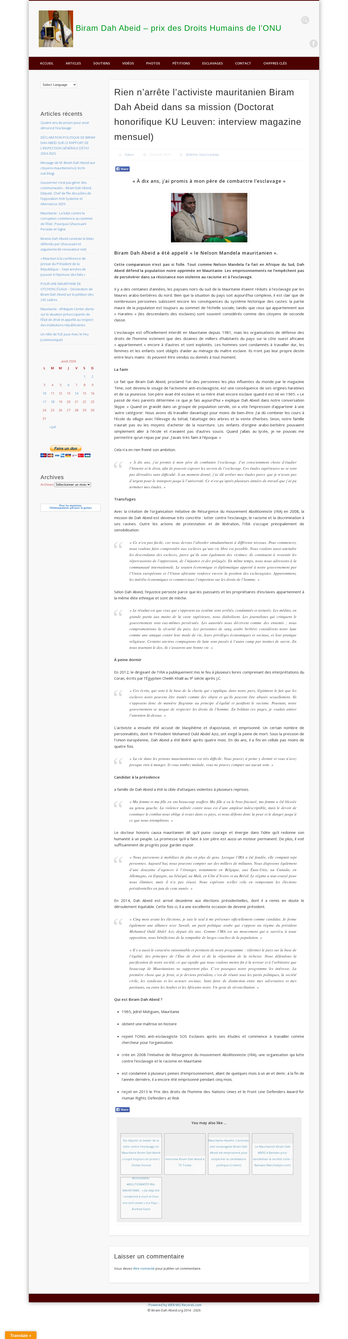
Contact (243, 63)
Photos (153, 63)
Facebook (314, 44)
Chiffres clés (275, 63)
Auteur (129, 154)
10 (44, 393)
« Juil (52, 427)
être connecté (144, 1268)
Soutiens (101, 63)
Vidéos (128, 63)
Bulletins (192, 154)
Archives (47, 484)
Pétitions (181, 63)
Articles (73, 63)
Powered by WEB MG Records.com (175, 1305)
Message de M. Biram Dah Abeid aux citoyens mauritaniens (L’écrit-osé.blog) (68, 168)
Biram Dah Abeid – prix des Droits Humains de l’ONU (179, 28)
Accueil (46, 63)
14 (76, 393)
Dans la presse (209, 154)
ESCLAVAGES (212, 63)
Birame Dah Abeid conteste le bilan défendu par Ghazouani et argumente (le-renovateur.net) (67, 244)
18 (52, 401)
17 (44, 401)
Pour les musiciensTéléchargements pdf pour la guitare (70, 506)
